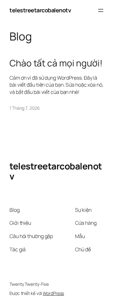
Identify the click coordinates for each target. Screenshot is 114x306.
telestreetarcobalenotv (40, 10)
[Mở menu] (100, 10)
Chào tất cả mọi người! (56, 63)
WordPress (53, 293)
